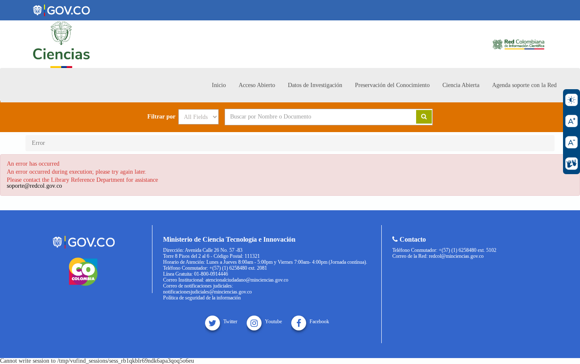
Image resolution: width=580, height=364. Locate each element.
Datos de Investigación (315, 85)
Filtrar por (161, 117)
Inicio (219, 85)
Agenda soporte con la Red (524, 85)
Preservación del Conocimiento (392, 85)
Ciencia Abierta (460, 85)
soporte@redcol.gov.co (34, 186)
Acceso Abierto (257, 85)
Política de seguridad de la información (202, 298)
